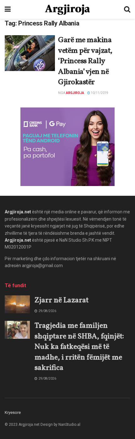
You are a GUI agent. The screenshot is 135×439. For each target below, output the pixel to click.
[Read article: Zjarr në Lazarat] (17, 304)
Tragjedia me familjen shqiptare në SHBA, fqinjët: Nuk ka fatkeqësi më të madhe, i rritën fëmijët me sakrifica (79, 347)
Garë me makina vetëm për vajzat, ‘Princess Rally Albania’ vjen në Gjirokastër (85, 61)
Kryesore (13, 412)
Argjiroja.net (18, 211)
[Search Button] (127, 9)
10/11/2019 (99, 93)
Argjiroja (75, 93)
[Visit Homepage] (67, 9)
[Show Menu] (8, 9)
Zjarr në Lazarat (62, 300)
